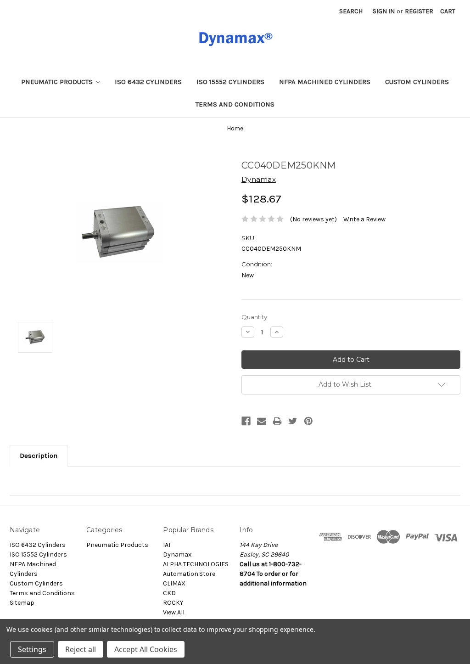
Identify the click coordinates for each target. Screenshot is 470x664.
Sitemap (22, 603)
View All (174, 612)
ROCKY (173, 603)
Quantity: (255, 317)
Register (419, 11)
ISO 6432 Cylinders (148, 82)
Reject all (80, 649)
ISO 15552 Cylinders (230, 82)
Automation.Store (189, 574)
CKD (169, 593)
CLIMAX (174, 583)
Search (351, 11)
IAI (166, 545)
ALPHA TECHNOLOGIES (196, 564)
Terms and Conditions (235, 104)
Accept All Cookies (145, 649)
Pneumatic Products (58, 82)
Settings (32, 649)
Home (235, 128)
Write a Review (364, 219)
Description (38, 455)
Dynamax (177, 554)
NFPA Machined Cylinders (324, 82)
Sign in (384, 11)
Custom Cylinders (417, 82)
